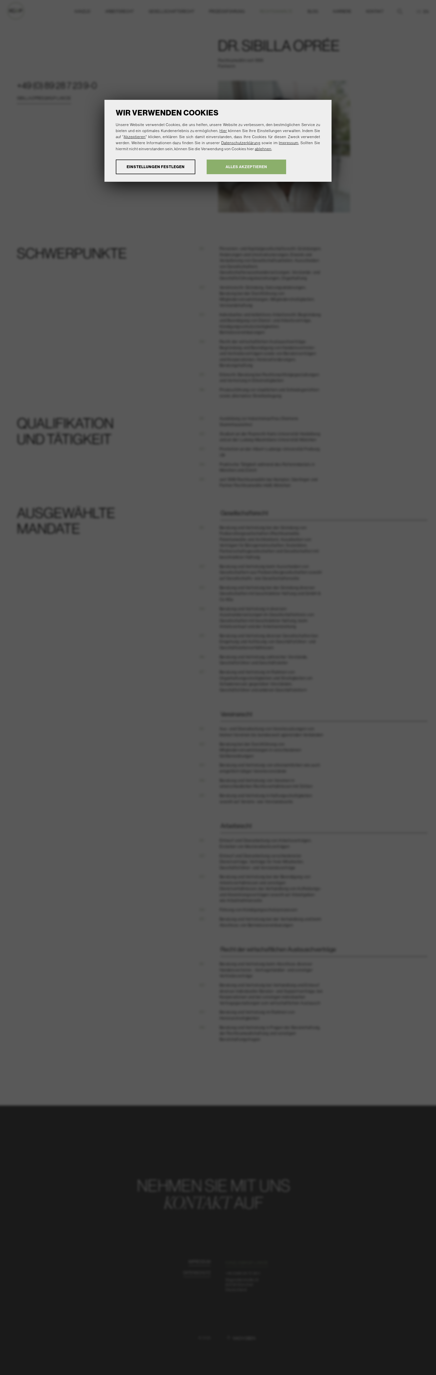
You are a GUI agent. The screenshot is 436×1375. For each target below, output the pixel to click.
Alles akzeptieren (246, 166)
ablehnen (263, 148)
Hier (223, 130)
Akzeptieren (135, 136)
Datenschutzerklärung (240, 142)
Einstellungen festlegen (156, 166)
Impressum (288, 142)
